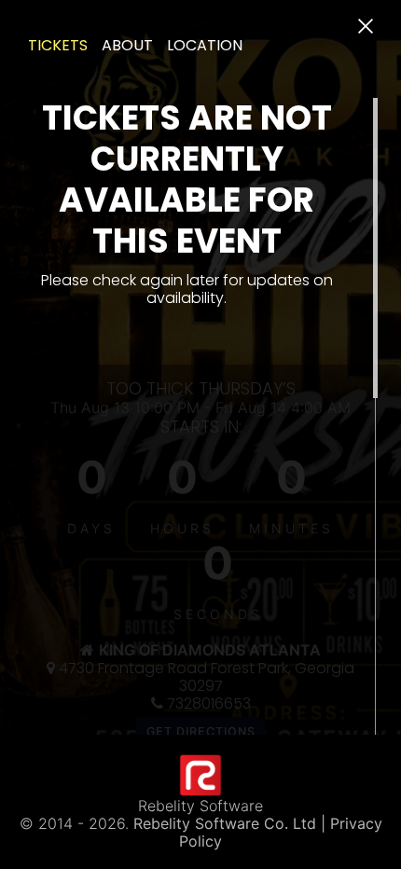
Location (204, 45)
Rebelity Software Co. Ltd (224, 823)
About (127, 45)
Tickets (58, 45)
